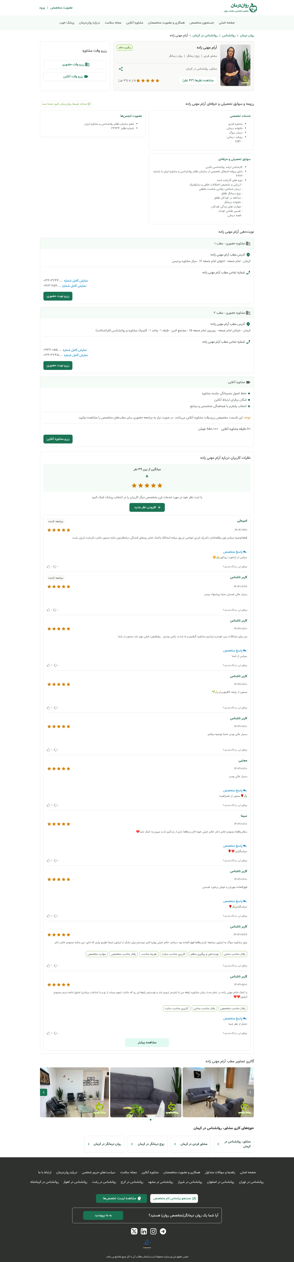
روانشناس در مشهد (160, 1181)
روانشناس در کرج (132, 1181)
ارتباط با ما (44, 1172)
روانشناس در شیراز (190, 1181)
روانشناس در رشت (104, 1181)
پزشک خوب (66, 22)
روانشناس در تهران (251, 1181)
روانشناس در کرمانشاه (44, 1181)
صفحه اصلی (227, 22)
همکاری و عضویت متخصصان (166, 22)
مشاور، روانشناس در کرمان (201, 69)
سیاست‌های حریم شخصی (98, 1172)
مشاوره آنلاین (134, 22)
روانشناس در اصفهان (220, 1181)
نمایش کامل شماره (76, 280)
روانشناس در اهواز (75, 1181)
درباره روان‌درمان (89, 22)
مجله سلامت (113, 22)
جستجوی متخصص (202, 22)
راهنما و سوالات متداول (220, 1172)
